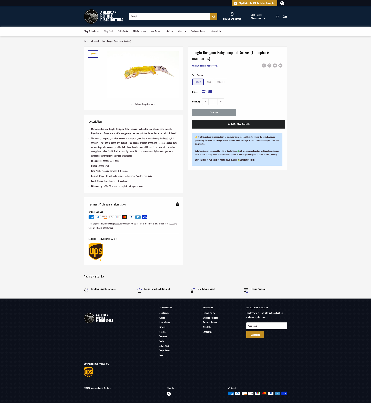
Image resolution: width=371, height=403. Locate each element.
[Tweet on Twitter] (275, 65)
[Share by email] (280, 65)
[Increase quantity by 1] (221, 102)
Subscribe (255, 334)
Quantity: (196, 101)
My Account (257, 18)
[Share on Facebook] (264, 65)
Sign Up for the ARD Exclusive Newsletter (257, 3)
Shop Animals (90, 31)
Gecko (162, 317)
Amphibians (164, 313)
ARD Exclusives (139, 31)
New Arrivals (156, 31)
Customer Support (198, 31)
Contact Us (216, 31)
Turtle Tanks (123, 31)
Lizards (162, 327)
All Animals (95, 41)
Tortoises (163, 336)
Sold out (214, 112)
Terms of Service (210, 322)
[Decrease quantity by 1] (205, 102)
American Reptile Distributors (205, 65)
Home (86, 41)
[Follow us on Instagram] (282, 3)
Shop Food (108, 31)
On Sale (170, 31)
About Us (182, 31)
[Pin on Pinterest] (269, 65)
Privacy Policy (209, 313)
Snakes (162, 331)
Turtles (162, 341)
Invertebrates (165, 322)
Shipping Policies (210, 317)
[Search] (213, 16)
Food (161, 355)
